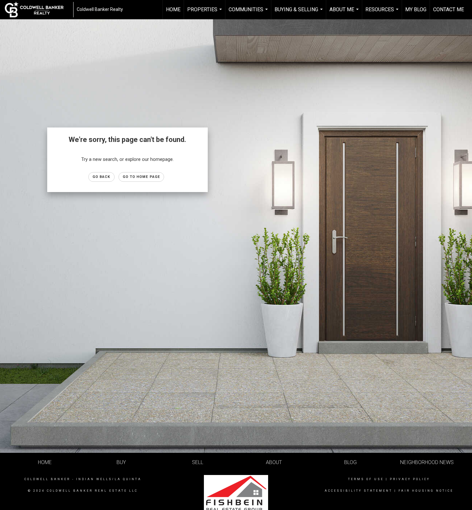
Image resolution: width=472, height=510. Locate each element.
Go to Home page (141, 177)
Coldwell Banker (47, 479)
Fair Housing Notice (425, 490)
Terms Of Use (366, 479)
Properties (205, 12)
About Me (344, 12)
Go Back (101, 177)
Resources (382, 12)
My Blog (415, 9)
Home (173, 9)
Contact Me (448, 9)
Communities (249, 12)
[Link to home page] (37, 9)
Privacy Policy (410, 479)
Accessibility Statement (358, 490)
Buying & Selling (299, 12)
